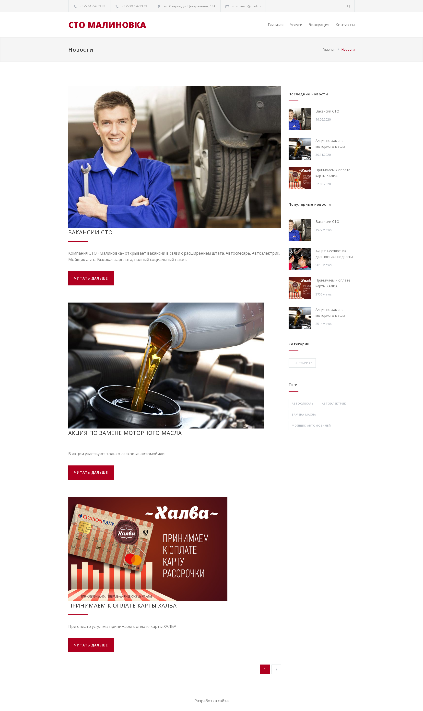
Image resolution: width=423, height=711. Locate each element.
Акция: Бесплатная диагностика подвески (334, 253)
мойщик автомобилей (311, 425)
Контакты (345, 24)
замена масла (304, 414)
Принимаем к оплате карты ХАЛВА (122, 605)
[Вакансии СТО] (174, 157)
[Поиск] (349, 6)
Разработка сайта (211, 700)
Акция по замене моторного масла (125, 432)
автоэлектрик (334, 403)
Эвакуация (319, 24)
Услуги (296, 24)
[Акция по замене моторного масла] (174, 366)
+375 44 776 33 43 (92, 6)
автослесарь (303, 403)
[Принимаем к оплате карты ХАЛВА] (174, 549)
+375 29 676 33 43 (134, 6)
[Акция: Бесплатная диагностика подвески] (300, 259)
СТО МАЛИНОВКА (107, 24)
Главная (275, 24)
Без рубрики (302, 363)
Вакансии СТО (90, 232)
